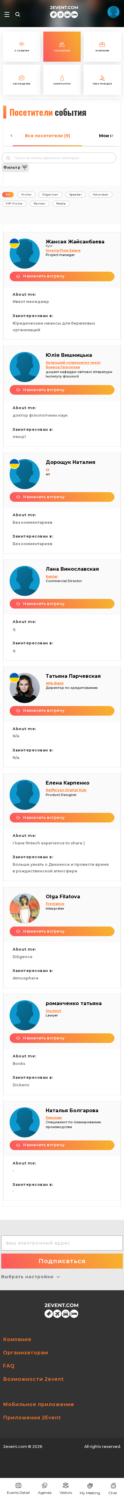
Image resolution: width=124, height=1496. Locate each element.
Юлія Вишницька (69, 355)
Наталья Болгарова (72, 1110)
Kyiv (49, 246)
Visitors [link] (66, 1492)
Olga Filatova (63, 896)
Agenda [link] (44, 1492)
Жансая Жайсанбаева (75, 242)
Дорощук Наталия (70, 462)
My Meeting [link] (90, 1493)
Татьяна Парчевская (73, 676)
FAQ (9, 1366)
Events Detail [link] (18, 1492)
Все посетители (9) (47, 135)
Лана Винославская (72, 569)
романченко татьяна (74, 1003)
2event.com (15, 1446)
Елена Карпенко (67, 783)
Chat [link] (112, 1493)
